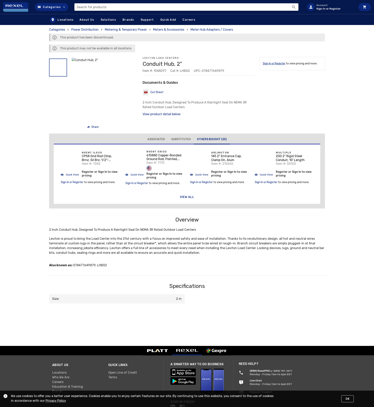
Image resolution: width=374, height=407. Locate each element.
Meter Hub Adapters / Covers (212, 29)
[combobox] (186, 7)
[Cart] (364, 7)
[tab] (156, 139)
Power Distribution (85, 29)
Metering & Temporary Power (126, 29)
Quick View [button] (72, 174)
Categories (57, 29)
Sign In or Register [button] (72, 182)
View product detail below (162, 114)
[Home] (17, 7)
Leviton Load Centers (161, 57)
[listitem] (330, 7)
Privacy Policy (56, 401)
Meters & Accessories (168, 29)
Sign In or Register (274, 63)
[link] (77, 372)
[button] (51, 7)
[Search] (293, 7)
